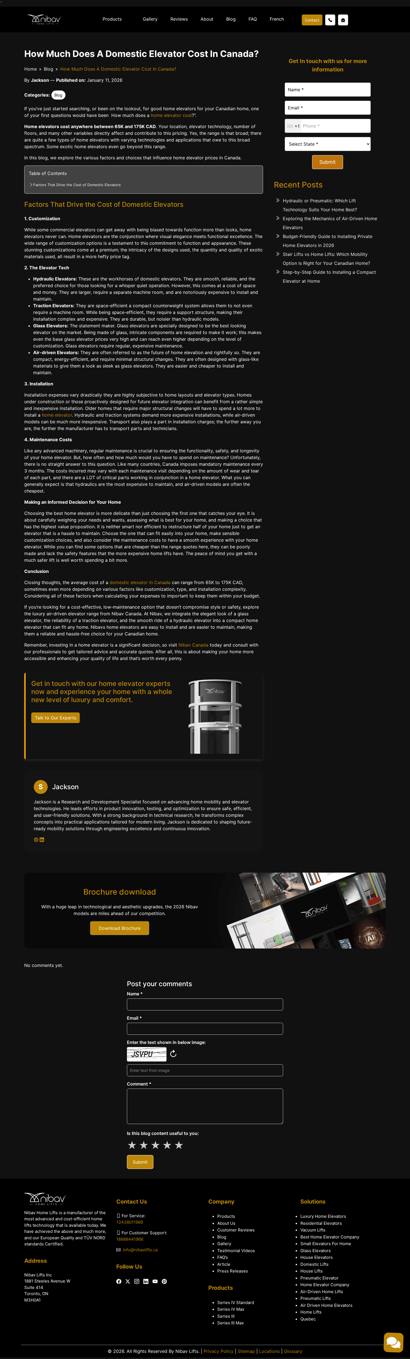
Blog (231, 19)
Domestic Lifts (314, 1264)
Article (223, 1264)
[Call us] (330, 20)
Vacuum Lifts (312, 1230)
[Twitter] (128, 1281)
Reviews (179, 19)
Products (112, 19)
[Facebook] (118, 1281)
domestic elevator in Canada (140, 582)
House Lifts (311, 1271)
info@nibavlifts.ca (140, 1249)
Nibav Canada (193, 645)
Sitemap (246, 1351)
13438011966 (129, 1222)
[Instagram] (136, 1281)
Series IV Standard (235, 1302)
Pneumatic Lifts (315, 1298)
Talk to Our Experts (55, 718)
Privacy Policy (218, 1351)
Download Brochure (120, 928)
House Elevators (316, 1257)
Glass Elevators (315, 1250)
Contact (312, 20)
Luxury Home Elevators (323, 1216)
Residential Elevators (321, 1223)
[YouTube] (155, 1281)
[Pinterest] (164, 1281)
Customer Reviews (236, 1230)
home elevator (57, 415)
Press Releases (232, 1271)
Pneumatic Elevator (319, 1278)
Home (30, 69)
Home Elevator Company (324, 1284)
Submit (327, 162)
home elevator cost (171, 115)
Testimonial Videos (236, 1250)
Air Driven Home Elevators (326, 1305)
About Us (226, 1223)
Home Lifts (311, 1312)
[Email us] (343, 20)
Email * (134, 1018)
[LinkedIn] (145, 1281)
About (207, 19)
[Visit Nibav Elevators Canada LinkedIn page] (42, 839)
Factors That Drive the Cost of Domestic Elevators (77, 185)
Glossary (293, 1351)
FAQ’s (222, 1257)
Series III (226, 1316)
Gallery (150, 19)
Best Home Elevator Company (329, 1237)
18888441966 (129, 1239)
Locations (269, 1351)
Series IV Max (230, 1309)
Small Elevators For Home (325, 1243)
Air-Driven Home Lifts (321, 1291)
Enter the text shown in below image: (166, 1042)
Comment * (139, 1084)
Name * (135, 994)
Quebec (308, 1319)
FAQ (253, 19)
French (277, 19)
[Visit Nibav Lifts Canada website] (37, 839)
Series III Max (230, 1323)
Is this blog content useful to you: (163, 1133)
